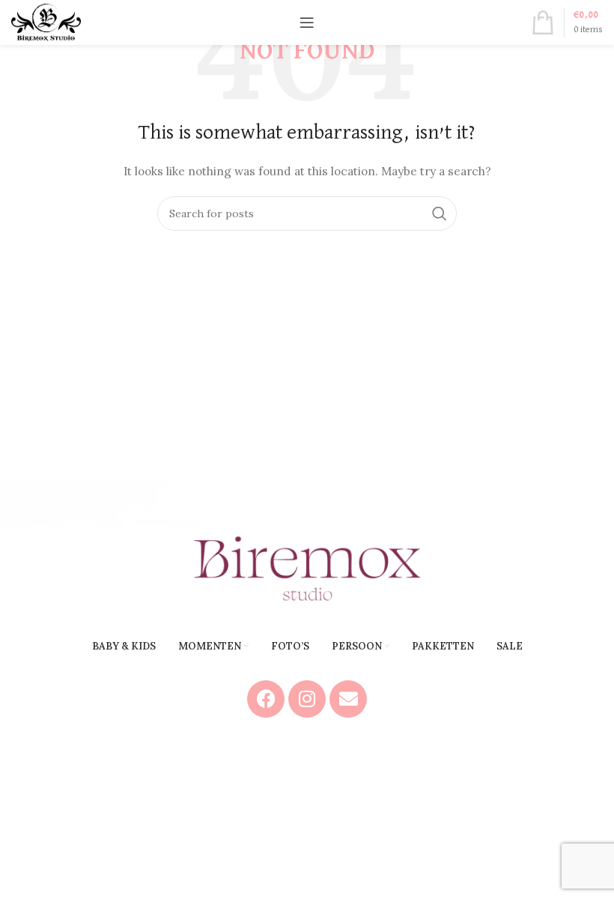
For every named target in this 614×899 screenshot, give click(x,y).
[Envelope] (348, 699)
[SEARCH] (439, 213)
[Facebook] (266, 699)
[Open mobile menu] (307, 22)
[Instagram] (307, 699)
